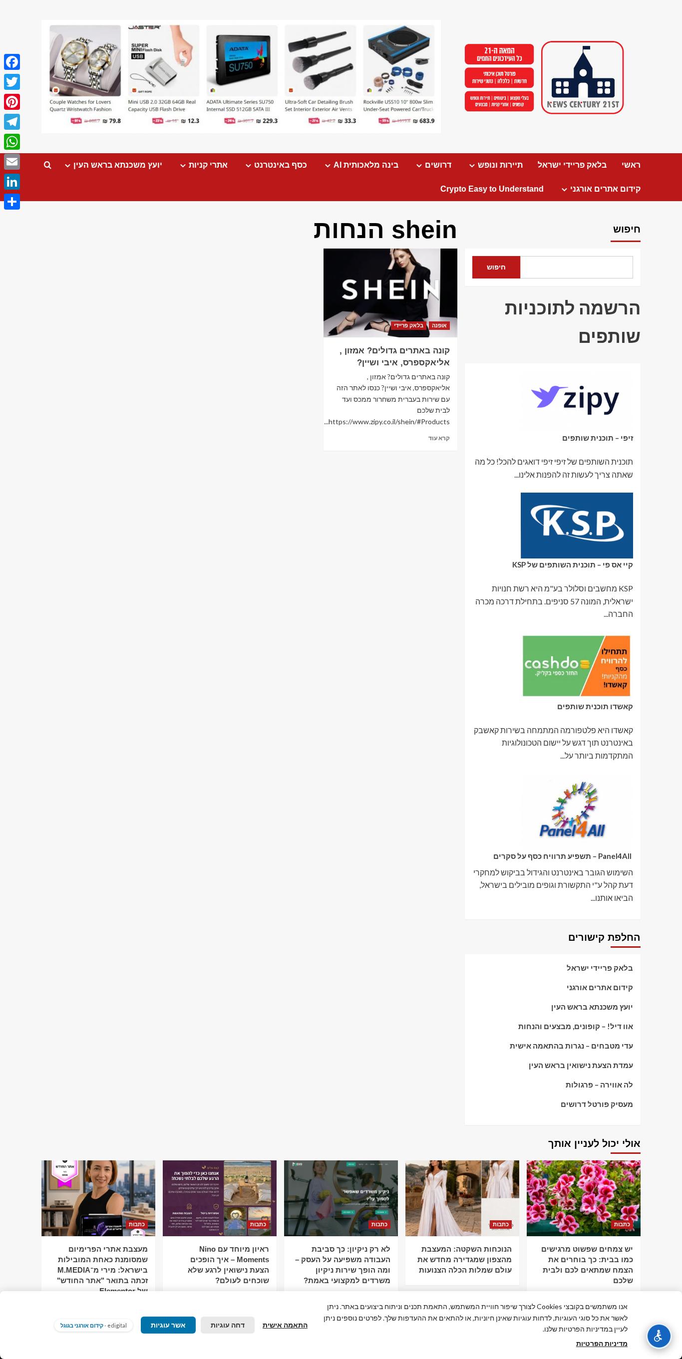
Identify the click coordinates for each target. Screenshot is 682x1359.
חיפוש (627, 229)
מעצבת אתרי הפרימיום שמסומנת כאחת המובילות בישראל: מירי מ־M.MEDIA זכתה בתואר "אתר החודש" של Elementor (102, 1270)
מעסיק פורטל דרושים (597, 1104)
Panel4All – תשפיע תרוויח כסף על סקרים (563, 855)
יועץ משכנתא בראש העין (117, 165)
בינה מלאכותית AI (366, 165)
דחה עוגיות (228, 1325)
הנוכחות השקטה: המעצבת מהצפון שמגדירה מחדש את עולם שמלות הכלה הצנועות (464, 1259)
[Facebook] (12, 62)
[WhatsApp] (12, 142)
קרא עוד (439, 438)
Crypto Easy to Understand (492, 189)
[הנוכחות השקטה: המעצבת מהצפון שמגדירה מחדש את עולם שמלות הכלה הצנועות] (462, 1198)
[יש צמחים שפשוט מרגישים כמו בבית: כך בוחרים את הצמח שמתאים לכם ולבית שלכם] (584, 1198)
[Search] (47, 165)
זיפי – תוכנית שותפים (597, 437)
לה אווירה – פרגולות (599, 1085)
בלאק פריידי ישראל (572, 165)
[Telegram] (12, 122)
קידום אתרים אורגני (605, 189)
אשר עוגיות (168, 1325)
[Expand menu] (472, 165)
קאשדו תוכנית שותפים (595, 706)
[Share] (12, 202)
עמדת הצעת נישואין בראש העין (581, 1065)
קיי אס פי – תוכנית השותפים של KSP (572, 564)
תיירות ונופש (500, 165)
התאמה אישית (285, 1325)
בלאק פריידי (408, 325)
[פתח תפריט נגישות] (659, 1336)
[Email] (12, 162)
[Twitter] (12, 82)
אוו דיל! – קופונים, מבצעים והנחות (575, 1026)
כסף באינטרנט (280, 165)
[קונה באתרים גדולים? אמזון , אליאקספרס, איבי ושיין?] (390, 293)
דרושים (438, 165)
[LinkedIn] (12, 182)
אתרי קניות (208, 165)
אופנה (439, 325)
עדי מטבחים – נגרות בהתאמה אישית (571, 1046)
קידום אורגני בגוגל (81, 1325)
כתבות (622, 1224)
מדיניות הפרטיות (602, 1343)
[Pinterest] (12, 102)
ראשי (631, 165)
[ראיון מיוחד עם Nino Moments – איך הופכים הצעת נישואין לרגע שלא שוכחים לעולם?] (220, 1198)
